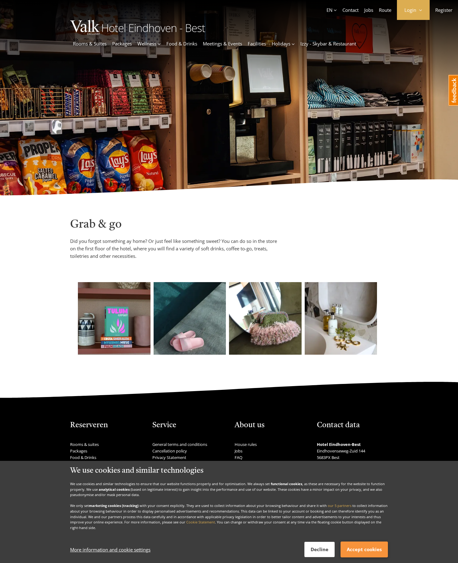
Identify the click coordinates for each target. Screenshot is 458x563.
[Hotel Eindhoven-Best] (137, 33)
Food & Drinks (181, 43)
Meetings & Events (222, 43)
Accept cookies (364, 549)
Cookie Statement (200, 522)
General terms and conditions (179, 444)
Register (443, 10)
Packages (122, 43)
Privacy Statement (169, 457)
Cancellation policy (169, 451)
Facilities (257, 43)
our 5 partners (339, 505)
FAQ (238, 457)
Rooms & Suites (90, 43)
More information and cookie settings (110, 549)
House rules (246, 444)
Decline (319, 549)
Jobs (368, 10)
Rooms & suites (84, 444)
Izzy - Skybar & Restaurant (328, 43)
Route (385, 10)
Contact (350, 10)
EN (329, 10)
